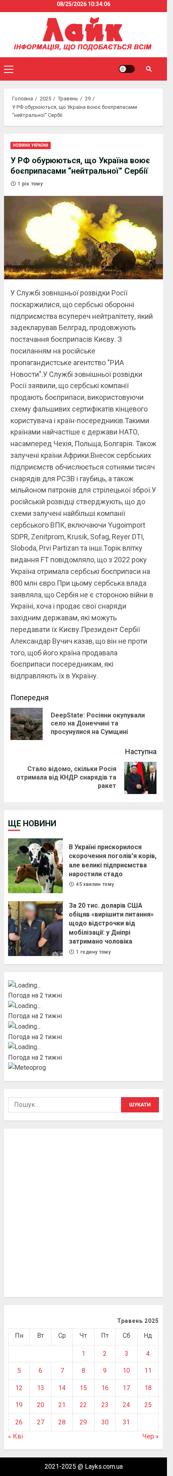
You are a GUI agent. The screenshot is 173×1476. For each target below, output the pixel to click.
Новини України (30, 145)
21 (62, 1405)
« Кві (15, 1436)
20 (40, 1405)
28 (62, 1422)
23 (105, 1405)
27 (40, 1422)
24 (126, 1405)
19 (19, 1405)
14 (62, 1388)
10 (126, 1370)
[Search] (149, 69)
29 (83, 1422)
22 (83, 1405)
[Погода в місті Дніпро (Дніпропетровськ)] (83, 1006)
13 (40, 1388)
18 (148, 1388)
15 (83, 1388)
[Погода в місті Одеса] (83, 1047)
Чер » (150, 1436)
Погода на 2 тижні (35, 995)
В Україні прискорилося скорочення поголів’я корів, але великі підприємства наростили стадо (35, 865)
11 (148, 1370)
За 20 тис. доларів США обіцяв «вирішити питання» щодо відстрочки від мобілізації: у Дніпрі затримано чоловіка (35, 928)
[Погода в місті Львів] (83, 1026)
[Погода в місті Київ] (83, 985)
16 (105, 1388)
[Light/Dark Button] (127, 69)
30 (105, 1422)
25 (148, 1405)
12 (19, 1388)
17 (126, 1388)
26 (19, 1422)
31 (126, 1422)
